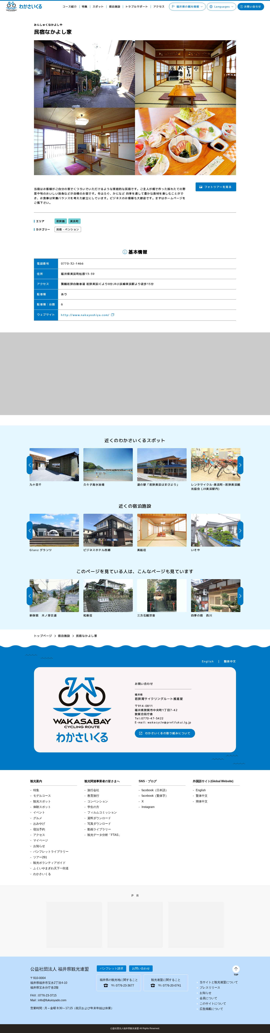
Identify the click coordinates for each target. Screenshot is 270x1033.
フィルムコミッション (102, 812)
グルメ (37, 818)
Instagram (148, 806)
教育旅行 (93, 795)
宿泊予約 (39, 829)
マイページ (40, 840)
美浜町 (74, 221)
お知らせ (39, 846)
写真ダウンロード (99, 823)
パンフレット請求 (111, 968)
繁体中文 (230, 661)
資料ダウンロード (99, 818)
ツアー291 (40, 857)
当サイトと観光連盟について (219, 982)
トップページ (43, 636)
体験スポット (42, 806)
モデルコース (42, 795)
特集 (85, 6)
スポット (98, 6)
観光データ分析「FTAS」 (104, 834)
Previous (30, 465)
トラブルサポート (136, 6)
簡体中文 (202, 801)
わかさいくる (24, 6)
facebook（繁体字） (155, 795)
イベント (39, 812)
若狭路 (60, 221)
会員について (208, 998)
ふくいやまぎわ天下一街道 (51, 868)
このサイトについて (213, 1003)
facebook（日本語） (155, 790)
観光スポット (42, 801)
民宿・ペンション (67, 229)
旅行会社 (93, 790)
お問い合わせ (252, 6)
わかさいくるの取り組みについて (168, 733)
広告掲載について (211, 1008)
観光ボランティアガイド (49, 862)
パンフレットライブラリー (51, 851)
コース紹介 (70, 6)
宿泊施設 (64, 636)
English (208, 661)
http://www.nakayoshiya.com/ (85, 315)
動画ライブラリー (99, 829)
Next (240, 465)
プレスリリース (210, 987)
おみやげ (39, 823)
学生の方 (93, 806)
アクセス (159, 6)
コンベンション (97, 801)
